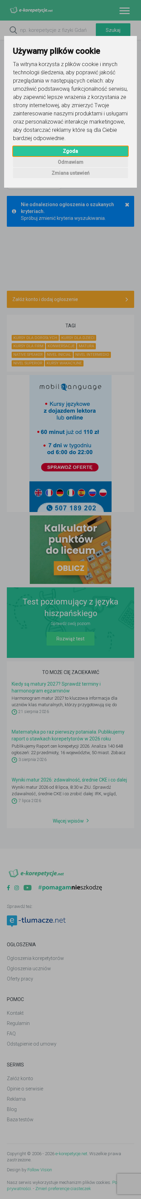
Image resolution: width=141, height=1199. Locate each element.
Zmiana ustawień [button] (71, 173)
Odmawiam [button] (71, 162)
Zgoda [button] (70, 151)
